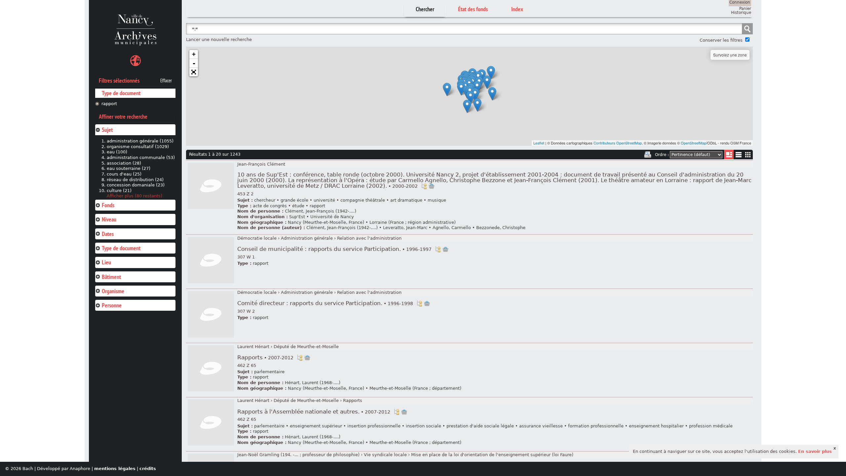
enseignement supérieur (316, 425)
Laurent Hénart (253, 346)
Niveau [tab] (109, 219)
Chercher (425, 9)
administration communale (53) (141, 157)
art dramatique (406, 200)
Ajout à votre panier (432, 186)
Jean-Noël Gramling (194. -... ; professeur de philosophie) (298, 454)
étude (298, 205)
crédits (147, 468)
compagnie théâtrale (362, 200)
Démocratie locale (257, 238)
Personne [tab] (112, 305)
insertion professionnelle (374, 425)
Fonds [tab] (108, 205)
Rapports (265, 357)
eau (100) (117, 151)
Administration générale (307, 238)
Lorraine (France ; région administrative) (412, 222)
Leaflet (538, 142)
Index (517, 9)
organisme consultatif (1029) (138, 146)
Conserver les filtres (721, 40)
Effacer (166, 81)
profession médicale (711, 425)
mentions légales (114, 468)
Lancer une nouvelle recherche (219, 39)
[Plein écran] (193, 72)
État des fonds (473, 9)
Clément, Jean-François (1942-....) (320, 211)
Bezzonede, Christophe (500, 227)
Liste (729, 154)
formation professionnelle (596, 425)
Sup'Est (297, 216)
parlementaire (269, 371)
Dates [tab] (108, 234)
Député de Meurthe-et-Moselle (306, 346)
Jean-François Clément (261, 164)
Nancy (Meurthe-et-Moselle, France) (326, 222)
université (324, 200)
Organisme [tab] (113, 291)
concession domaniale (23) (136, 184)
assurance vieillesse (541, 425)
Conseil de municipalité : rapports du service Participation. (334, 249)
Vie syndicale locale (385, 454)
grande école (294, 200)
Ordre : (662, 154)
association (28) (124, 163)
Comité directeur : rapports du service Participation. (325, 303)
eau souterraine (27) (128, 168)
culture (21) (119, 190)
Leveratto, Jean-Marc (405, 227)
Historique (741, 12)
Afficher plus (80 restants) (134, 195)
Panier (745, 8)
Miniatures (748, 154)
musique (437, 200)
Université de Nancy (332, 216)
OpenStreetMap (693, 142)
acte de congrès (270, 205)
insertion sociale (423, 425)
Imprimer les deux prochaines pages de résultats (648, 155)
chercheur (264, 200)
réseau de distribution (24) (135, 179)
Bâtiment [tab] (111, 277)
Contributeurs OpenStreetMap (618, 142)
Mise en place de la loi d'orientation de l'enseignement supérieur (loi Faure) (492, 454)
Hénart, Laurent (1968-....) (312, 382)
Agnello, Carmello (452, 227)
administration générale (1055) (140, 141)
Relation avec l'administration (369, 238)
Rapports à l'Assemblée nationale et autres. (313, 412)
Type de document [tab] (121, 248)
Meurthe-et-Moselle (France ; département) (415, 388)
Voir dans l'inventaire (424, 186)
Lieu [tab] (106, 262)
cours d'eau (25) (124, 174)
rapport (109, 103)
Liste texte (738, 155)
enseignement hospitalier (656, 425)
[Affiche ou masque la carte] (135, 62)
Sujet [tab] (107, 130)
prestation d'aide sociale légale (480, 425)
